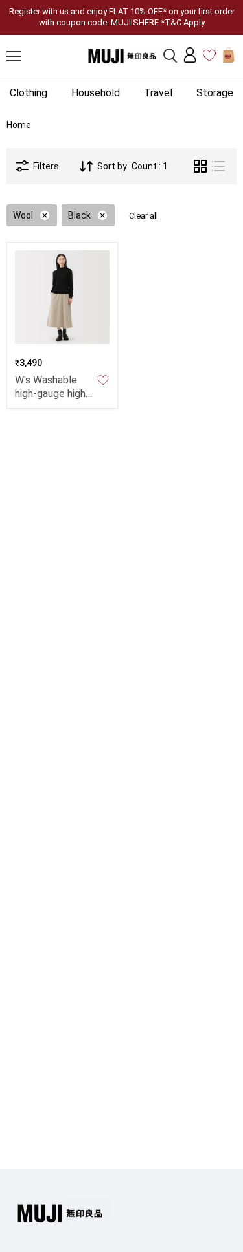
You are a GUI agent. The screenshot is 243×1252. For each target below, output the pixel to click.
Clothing (28, 93)
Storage (214, 93)
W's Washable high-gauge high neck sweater (50, 393)
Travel (158, 93)
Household (95, 93)
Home (18, 125)
